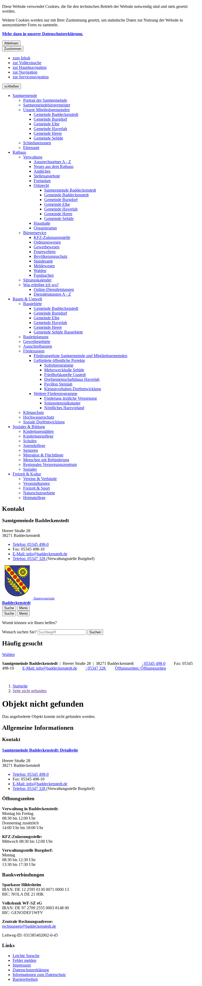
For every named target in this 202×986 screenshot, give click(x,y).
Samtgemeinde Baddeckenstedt (70, 190)
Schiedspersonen (37, 143)
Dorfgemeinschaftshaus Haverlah (71, 379)
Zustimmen (12, 49)
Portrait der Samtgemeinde (45, 100)
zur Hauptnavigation (30, 67)
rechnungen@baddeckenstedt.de (29, 926)
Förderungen (33, 351)
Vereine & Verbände (40, 478)
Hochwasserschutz (38, 417)
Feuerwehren (44, 251)
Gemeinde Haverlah (50, 128)
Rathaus (19, 152)
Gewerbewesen (46, 247)
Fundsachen (44, 275)
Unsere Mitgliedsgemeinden (46, 109)
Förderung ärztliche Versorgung (70, 398)
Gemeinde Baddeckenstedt (56, 114)
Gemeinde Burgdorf (50, 119)
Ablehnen (11, 43)
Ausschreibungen (37, 346)
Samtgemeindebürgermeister (46, 105)
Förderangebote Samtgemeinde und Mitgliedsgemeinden (80, 355)
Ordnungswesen (47, 242)
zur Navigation (25, 72)
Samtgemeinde (25, 95)
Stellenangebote (47, 176)
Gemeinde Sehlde (48, 138)
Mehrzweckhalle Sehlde (64, 370)
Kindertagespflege (38, 436)
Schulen (30, 441)
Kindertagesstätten (38, 431)
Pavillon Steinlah (58, 384)
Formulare (42, 180)
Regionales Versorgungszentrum (50, 464)
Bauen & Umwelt (27, 299)
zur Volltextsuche (27, 62)
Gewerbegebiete (36, 341)
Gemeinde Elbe (46, 124)
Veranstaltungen (36, 483)
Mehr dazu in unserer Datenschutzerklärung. (42, 34)
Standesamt (43, 261)
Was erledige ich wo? (41, 285)
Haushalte (42, 223)
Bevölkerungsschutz (50, 256)
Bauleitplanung (35, 337)
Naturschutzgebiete (39, 493)
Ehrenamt (31, 147)
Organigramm (45, 228)
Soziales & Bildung (29, 426)
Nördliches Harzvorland (64, 407)
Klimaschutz (33, 412)
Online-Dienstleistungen (54, 289)
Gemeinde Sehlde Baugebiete (58, 332)
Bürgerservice (34, 232)
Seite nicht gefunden (30, 691)
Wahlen (40, 270)
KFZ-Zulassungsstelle (52, 237)
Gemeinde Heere (48, 133)
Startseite (20, 686)
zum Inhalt (21, 58)
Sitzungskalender (37, 280)
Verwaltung (32, 157)
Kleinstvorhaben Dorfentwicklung (72, 389)
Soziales (30, 469)
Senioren (30, 450)
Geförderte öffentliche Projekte (59, 360)
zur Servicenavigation (31, 77)
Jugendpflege (34, 445)
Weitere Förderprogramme (55, 393)
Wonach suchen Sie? (19, 632)
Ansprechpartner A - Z (52, 162)
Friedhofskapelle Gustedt (65, 374)
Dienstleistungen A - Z (52, 294)
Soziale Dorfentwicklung (44, 422)
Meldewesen (44, 266)
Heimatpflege (34, 497)
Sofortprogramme (58, 365)
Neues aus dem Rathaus (53, 166)
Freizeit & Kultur (27, 474)
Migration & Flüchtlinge (43, 455)
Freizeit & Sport (36, 488)
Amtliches (42, 171)
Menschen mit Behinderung (46, 460)
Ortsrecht (41, 185)
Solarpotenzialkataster (62, 403)
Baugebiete (32, 303)
